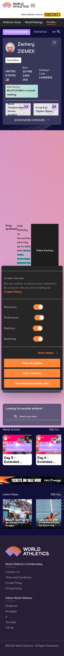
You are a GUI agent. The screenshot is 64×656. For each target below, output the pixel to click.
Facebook (11, 605)
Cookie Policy (13, 291)
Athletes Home (12, 22)
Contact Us (12, 572)
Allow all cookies (32, 363)
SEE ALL (54, 429)
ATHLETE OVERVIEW (16, 31)
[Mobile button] (32, 5)
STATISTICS (40, 31)
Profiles (51, 22)
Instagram (11, 611)
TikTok (9, 627)
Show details (45, 352)
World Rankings (34, 22)
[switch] (39, 317)
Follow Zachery (44, 250)
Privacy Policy (13, 588)
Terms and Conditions (18, 577)
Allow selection (32, 373)
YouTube (10, 622)
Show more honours (29, 120)
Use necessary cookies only (32, 383)
